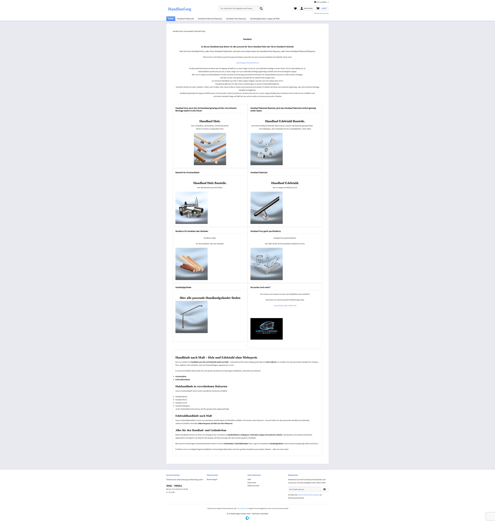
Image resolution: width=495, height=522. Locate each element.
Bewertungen (212, 479)
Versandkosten (242, 508)
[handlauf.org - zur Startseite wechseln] (180, 9)
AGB (249, 479)
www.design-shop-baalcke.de (247, 63)
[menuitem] (241, 8)
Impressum (252, 482)
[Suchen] (261, 8)
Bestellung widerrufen (321, 13)
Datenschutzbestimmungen (308, 495)
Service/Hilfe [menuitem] (321, 2)
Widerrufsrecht (253, 485)
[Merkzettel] (295, 8)
